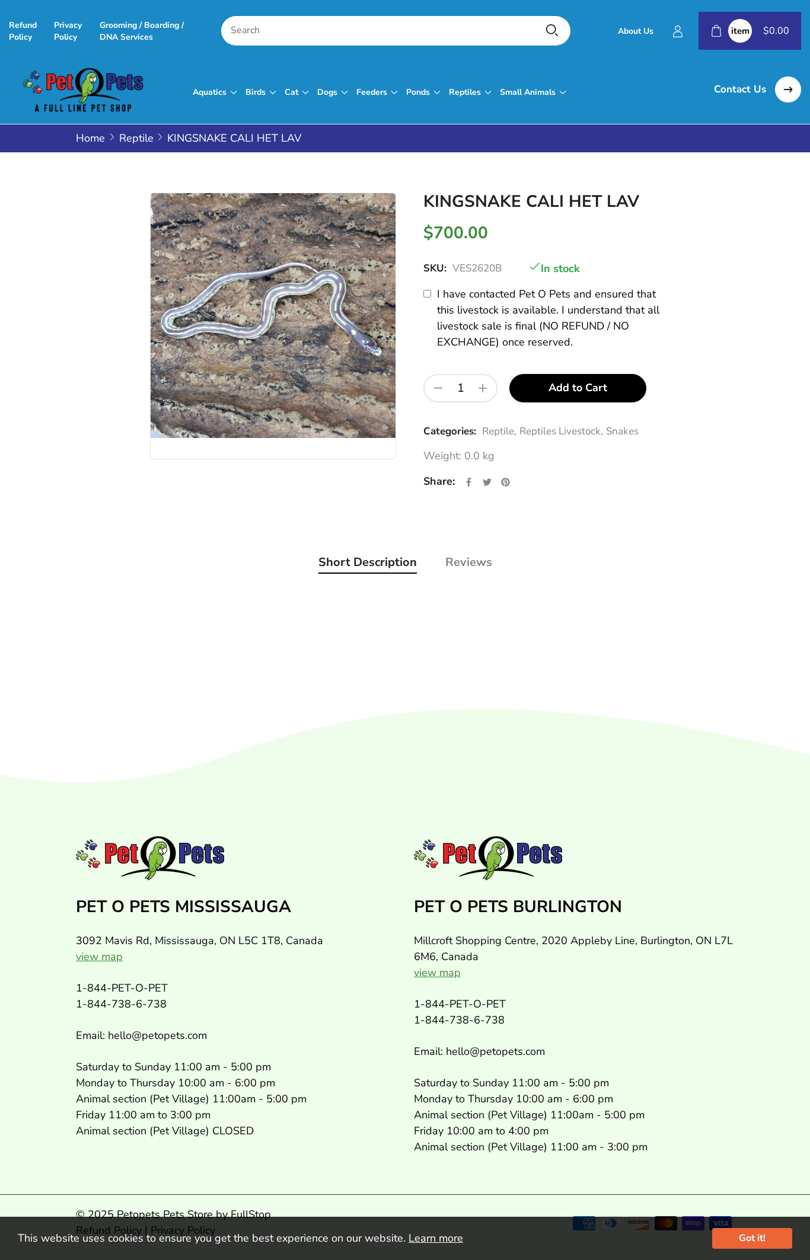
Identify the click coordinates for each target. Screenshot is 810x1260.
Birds (255, 92)
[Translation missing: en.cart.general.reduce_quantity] (438, 388)
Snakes (622, 431)
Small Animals (528, 92)
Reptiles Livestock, (561, 431)
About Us (635, 31)
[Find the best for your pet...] (552, 30)
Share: (439, 481)
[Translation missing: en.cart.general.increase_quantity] (483, 388)
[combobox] (395, 31)
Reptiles (465, 92)
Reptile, (499, 431)
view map (99, 956)
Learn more (436, 1238)
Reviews (468, 562)
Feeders (371, 92)
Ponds (418, 92)
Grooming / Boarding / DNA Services (142, 31)
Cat (291, 92)
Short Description (367, 562)
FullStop (251, 1214)
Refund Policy (23, 31)
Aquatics (210, 92)
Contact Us (741, 89)
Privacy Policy (68, 31)
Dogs (327, 92)
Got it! (752, 1238)
